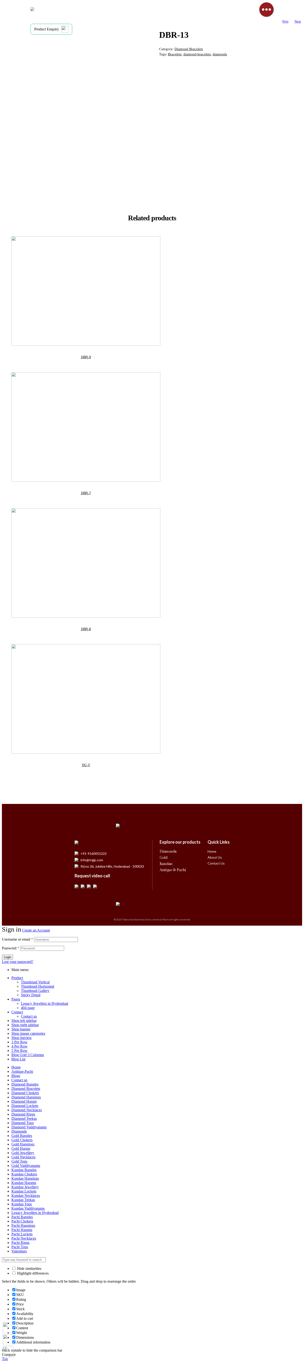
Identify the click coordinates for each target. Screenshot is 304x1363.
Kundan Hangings (25, 1178)
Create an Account (36, 930)
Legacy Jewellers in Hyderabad (44, 1003)
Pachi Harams (21, 1230)
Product (17, 978)
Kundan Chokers (24, 1174)
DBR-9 (86, 357)
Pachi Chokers (22, 1221)
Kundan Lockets (23, 1191)
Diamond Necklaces (26, 1110)
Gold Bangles (21, 1136)
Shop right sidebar (25, 1025)
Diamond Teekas (24, 1118)
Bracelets (174, 54)
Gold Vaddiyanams (25, 1166)
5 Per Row (19, 1051)
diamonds (220, 54)
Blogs (15, 1076)
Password (10, 948)
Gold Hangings (22, 1144)
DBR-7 (86, 493)
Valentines (19, 1251)
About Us (215, 857)
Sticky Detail (30, 995)
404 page (28, 1008)
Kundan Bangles (24, 1170)
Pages (15, 999)
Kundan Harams (23, 1183)
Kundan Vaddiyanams (28, 1208)
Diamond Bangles (24, 1084)
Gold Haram (20, 1148)
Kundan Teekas (23, 1200)
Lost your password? (17, 962)
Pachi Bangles (22, 1217)
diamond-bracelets (197, 54)
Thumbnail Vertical (35, 982)
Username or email (17, 939)
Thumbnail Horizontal (37, 986)
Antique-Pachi (22, 1071)
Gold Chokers (22, 1140)
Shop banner (20, 1029)
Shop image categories (28, 1033)
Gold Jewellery (22, 1153)
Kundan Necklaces (25, 1196)
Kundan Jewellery (25, 1187)
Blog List (18, 1059)
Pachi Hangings (23, 1225)
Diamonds (168, 851)
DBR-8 (86, 629)
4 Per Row (19, 1046)
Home (212, 851)
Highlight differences (32, 1273)
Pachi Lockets (22, 1234)
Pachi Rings (20, 1243)
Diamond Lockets (24, 1106)
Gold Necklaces (23, 1157)
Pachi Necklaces (23, 1238)
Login (7, 957)
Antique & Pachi (173, 870)
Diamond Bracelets (189, 49)
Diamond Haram (24, 1101)
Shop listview (21, 1038)
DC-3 (86, 765)
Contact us (29, 1016)
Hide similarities (28, 1268)
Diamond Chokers (25, 1093)
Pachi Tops (19, 1247)
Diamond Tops (22, 1123)
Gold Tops (19, 1161)
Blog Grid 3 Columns (27, 1055)
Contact (17, 1012)
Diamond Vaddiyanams (29, 1127)
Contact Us (216, 863)
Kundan (166, 864)
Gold (163, 858)
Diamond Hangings (26, 1097)
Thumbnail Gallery (35, 991)
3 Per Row (19, 1042)
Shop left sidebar (24, 1021)
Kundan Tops (21, 1204)
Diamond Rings (23, 1114)
